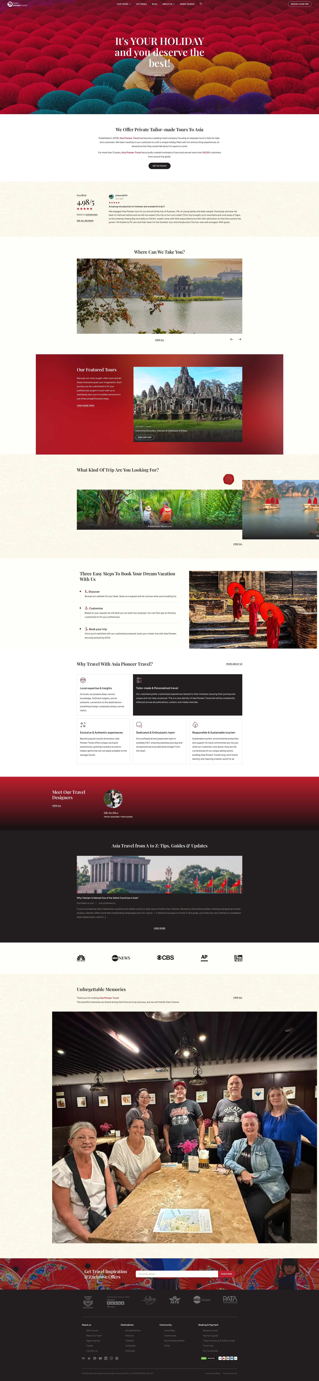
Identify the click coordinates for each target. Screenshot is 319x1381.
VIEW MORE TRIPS (85, 405)
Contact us (91, 1350)
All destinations (133, 1330)
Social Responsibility (174, 1340)
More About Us (234, 664)
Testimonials (170, 1335)
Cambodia (130, 1345)
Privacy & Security (230, 1373)
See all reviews (85, 221)
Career (89, 1345)
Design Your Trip (300, 4)
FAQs (167, 1345)
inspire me (159, 75)
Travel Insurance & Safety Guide (219, 1340)
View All (159, 340)
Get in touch (160, 166)
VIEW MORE (159, 928)
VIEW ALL (237, 544)
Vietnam (129, 1335)
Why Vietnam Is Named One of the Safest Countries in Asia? (107, 898)
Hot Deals (139, 426)
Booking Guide (210, 1330)
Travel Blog (169, 1330)
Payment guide (210, 1335)
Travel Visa (208, 1345)
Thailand (129, 1340)
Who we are (92, 1330)
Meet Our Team (94, 1335)
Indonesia (130, 1350)
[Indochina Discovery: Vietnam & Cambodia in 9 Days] (187, 404)
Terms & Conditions (213, 1373)
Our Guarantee (210, 1350)
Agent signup (93, 1340)
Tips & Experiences (107, 903)
